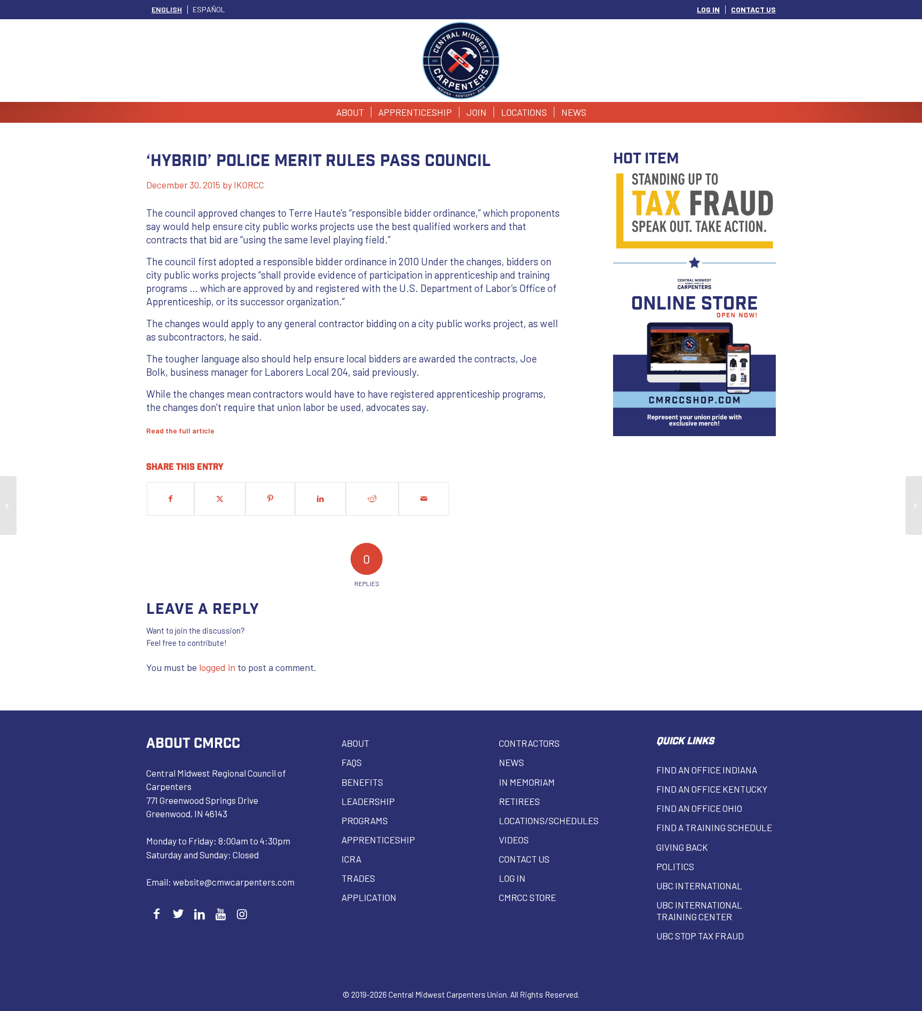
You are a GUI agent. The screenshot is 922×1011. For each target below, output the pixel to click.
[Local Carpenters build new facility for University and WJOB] (8, 505)
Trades (358, 878)
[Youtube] (220, 914)
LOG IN (708, 9)
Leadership (368, 801)
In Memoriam (527, 782)
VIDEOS (514, 839)
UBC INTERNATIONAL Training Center (699, 910)
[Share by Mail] (424, 499)
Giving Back (682, 847)
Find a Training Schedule (714, 827)
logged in (217, 667)
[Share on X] (220, 499)
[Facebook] (156, 914)
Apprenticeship (378, 839)
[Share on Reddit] (372, 499)
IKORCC (249, 184)
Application (368, 897)
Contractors (529, 743)
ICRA (351, 859)
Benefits (362, 782)
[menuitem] (708, 9)
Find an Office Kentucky (711, 789)
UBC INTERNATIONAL (699, 885)
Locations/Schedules (549, 820)
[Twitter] (178, 914)
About (355, 743)
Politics (675, 866)
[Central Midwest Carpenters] (461, 60)
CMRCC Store (527, 897)
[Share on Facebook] (170, 499)
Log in (512, 878)
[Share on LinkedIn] (320, 499)
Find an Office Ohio (699, 808)
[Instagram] (242, 914)
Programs (364, 820)
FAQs (351, 762)
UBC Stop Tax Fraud (700, 935)
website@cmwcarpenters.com (234, 881)
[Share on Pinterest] (270, 499)
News (511, 762)
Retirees (519, 801)
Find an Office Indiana (706, 769)
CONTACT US (753, 9)
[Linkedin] (199, 914)
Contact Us (524, 859)
